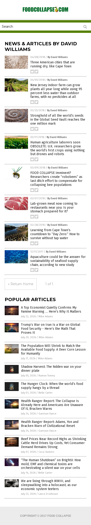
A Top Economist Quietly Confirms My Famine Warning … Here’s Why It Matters (51, 310)
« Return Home (20, 284)
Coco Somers (46, 451)
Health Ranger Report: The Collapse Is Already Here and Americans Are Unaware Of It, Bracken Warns (52, 405)
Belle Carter (45, 392)
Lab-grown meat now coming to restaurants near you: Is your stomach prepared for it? (53, 208)
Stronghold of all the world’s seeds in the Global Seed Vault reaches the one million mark (57, 120)
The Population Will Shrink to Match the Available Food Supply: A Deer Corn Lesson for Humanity (53, 350)
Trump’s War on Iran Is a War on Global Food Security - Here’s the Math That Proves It (50, 329)
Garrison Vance (47, 413)
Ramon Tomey (46, 375)
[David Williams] (45, 11)
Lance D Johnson (48, 493)
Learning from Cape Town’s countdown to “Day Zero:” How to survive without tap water (55, 234)
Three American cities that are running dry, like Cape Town (52, 64)
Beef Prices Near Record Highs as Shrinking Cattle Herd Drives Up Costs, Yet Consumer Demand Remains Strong (53, 443)
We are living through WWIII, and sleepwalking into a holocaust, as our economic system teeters (49, 485)
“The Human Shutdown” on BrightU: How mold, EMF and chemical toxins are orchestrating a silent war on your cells (51, 464)
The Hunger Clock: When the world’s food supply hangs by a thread (52, 386)
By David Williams (58, 57)
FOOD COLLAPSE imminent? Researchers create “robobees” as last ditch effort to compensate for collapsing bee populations (56, 179)
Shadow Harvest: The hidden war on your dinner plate (51, 369)
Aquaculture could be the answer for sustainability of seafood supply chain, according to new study (58, 261)
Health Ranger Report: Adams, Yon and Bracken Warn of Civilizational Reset (49, 424)
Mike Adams (45, 316)
